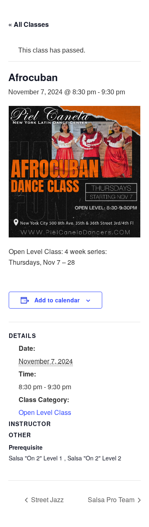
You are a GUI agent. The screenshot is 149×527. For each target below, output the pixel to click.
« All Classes (28, 24)
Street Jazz (46, 499)
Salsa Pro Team (112, 499)
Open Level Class (45, 412)
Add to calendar (56, 300)
